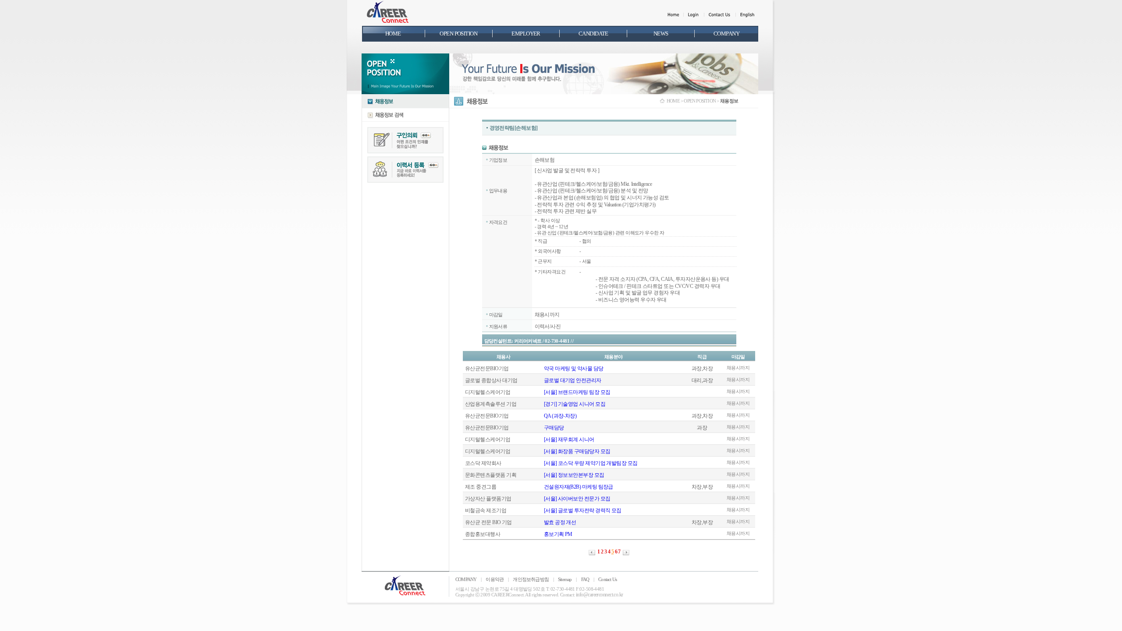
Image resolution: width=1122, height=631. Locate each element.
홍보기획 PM (558, 534)
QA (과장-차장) (560, 416)
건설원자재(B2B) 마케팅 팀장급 (578, 487)
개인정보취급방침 (531, 579)
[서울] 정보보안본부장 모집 (574, 475)
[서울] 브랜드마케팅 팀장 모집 (577, 392)
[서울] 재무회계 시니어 (569, 439)
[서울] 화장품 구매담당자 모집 (577, 451)
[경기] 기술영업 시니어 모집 (574, 404)
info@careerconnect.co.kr (599, 595)
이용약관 (495, 579)
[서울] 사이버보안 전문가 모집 (577, 499)
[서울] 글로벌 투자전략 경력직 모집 (582, 510)
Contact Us (607, 579)
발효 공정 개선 (560, 522)
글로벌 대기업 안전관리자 (572, 380)
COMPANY (465, 579)
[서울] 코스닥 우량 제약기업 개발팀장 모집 (591, 463)
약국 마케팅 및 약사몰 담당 (574, 368)
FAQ (585, 579)
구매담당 (554, 428)
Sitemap (565, 579)
